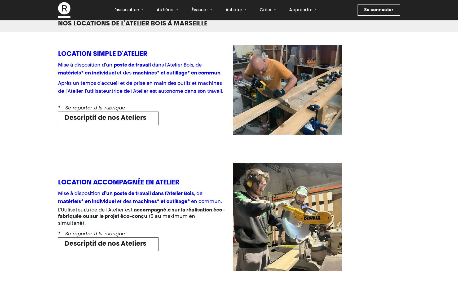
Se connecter (378, 10)
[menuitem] (128, 10)
